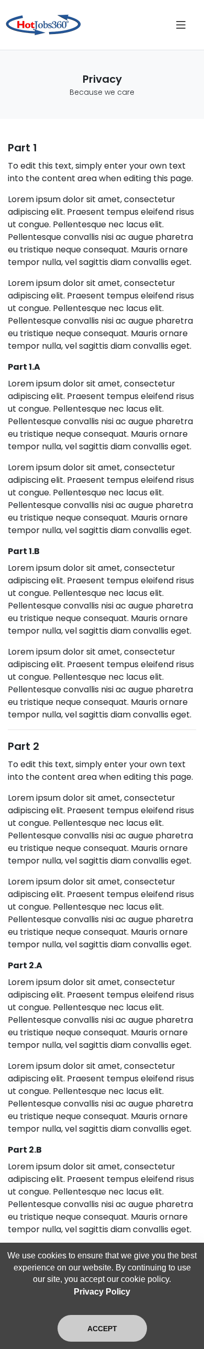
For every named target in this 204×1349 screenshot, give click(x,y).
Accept (102, 1328)
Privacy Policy (102, 1291)
